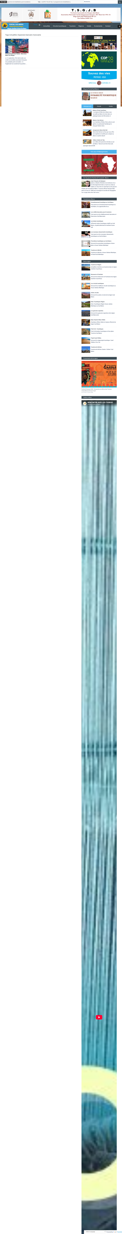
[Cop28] (99, 60)
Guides (111, 106)
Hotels (89, 26)
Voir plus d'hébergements (99, 152)
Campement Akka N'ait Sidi (100, 130)
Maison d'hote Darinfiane (99, 110)
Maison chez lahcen (98, 120)
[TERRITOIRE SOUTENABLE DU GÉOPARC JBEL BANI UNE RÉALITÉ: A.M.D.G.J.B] (99, 42)
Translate (119, 1232)
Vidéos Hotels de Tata (99, 140)
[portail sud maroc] (14, 26)
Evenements (98, 26)
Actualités (46, 26)
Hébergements (87, 106)
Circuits (99, 106)
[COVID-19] (99, 79)
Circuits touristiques (59, 26)
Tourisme (72, 26)
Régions (81, 26)
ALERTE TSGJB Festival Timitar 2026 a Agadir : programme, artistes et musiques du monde (97, 389)
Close (35, 24)
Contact (107, 26)
